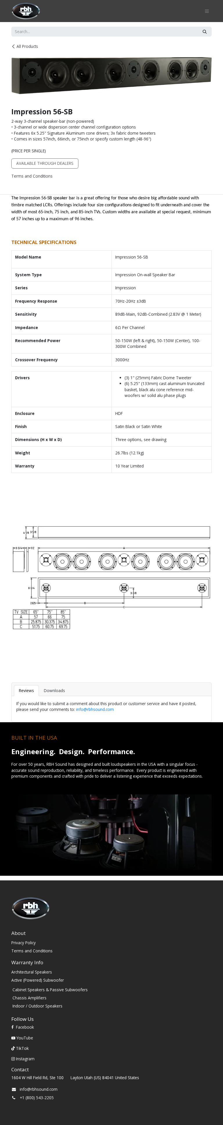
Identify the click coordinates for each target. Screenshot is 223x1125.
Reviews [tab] (26, 690)
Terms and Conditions (32, 176)
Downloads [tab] (54, 690)
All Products (27, 46)
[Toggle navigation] (207, 11)
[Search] (205, 32)
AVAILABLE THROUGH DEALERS (44, 163)
